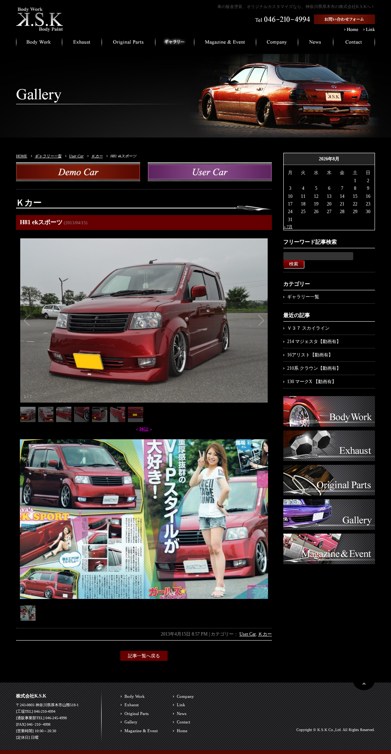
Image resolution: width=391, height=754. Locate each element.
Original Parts (136, 713)
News (181, 713)
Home (182, 730)
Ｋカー (97, 156)
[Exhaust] (329, 457)
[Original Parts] (329, 491)
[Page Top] (364, 687)
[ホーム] (39, 28)
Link (181, 704)
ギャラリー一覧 (48, 156)
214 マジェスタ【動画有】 (314, 341)
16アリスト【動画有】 (310, 355)
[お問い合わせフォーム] (344, 21)
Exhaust (131, 704)
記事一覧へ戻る (144, 656)
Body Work (134, 696)
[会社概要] (277, 44)
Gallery (130, 722)
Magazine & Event (141, 730)
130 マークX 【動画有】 (311, 381)
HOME (21, 156)
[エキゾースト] (82, 44)
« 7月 (288, 227)
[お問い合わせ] (354, 44)
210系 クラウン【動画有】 (314, 368)
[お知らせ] (315, 44)
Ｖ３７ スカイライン (308, 328)
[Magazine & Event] (329, 560)
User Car (76, 156)
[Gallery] (329, 526)
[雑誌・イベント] (225, 44)
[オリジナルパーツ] (128, 44)
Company (185, 696)
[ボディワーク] (39, 44)
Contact (183, 722)
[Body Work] (329, 423)
